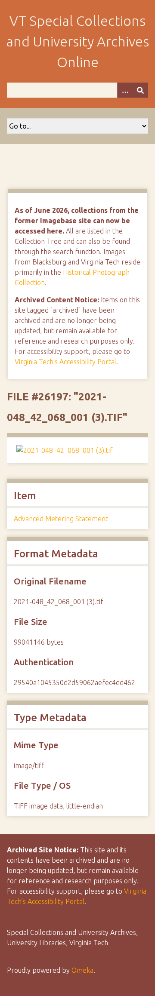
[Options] (125, 90)
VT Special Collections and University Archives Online (77, 41)
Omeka (82, 970)
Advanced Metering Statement (61, 519)
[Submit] (140, 90)
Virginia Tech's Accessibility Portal (65, 362)
